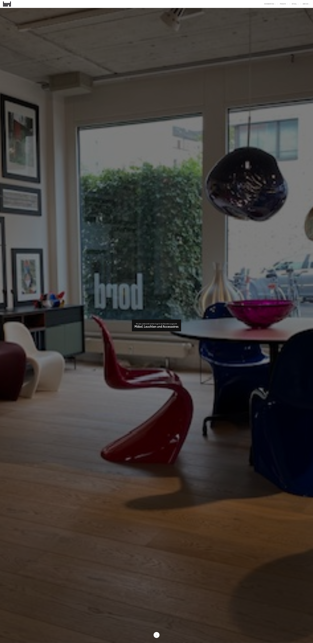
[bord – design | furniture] (10, 4)
